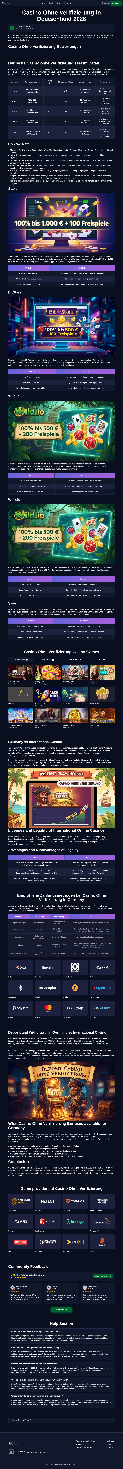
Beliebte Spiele (19, 659)
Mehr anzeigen (61, 1309)
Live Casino (46, 659)
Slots (100, 659)
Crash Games (73, 659)
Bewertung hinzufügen (103, 1276)
